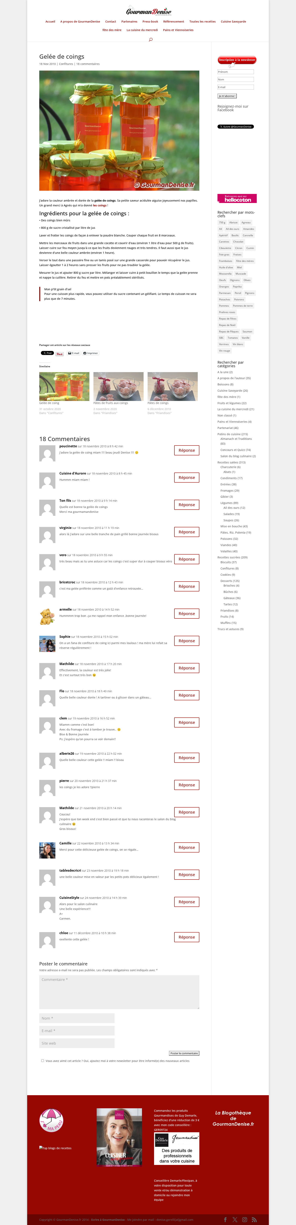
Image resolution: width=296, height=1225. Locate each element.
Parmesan (225, 293)
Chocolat (238, 241)
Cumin (250, 248)
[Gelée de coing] (64, 386)
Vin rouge (224, 350)
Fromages (227, 490)
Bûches (228, 592)
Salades (229, 514)
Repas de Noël (227, 325)
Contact (110, 21)
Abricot (233, 222)
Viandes (225, 545)
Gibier (224, 497)
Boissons (223, 384)
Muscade (241, 273)
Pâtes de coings (158, 403)
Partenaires (129, 21)
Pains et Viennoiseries (178, 30)
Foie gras (224, 254)
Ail (220, 229)
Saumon (247, 331)
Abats (227, 472)
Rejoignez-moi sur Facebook (232, 108)
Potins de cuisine (229, 434)
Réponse (187, 450)
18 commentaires (88, 64)
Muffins (225, 623)
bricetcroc (67, 582)
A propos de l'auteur (231, 378)
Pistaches (224, 299)
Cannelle (248, 235)
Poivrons (239, 299)
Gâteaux (229, 598)
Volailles (226, 551)
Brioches (229, 585)
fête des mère (111, 30)
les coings (100, 205)
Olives (247, 280)
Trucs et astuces (228, 629)
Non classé (224, 415)
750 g (222, 222)
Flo (61, 691)
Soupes (228, 520)
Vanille (245, 337)
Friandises (227, 610)
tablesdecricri (70, 870)
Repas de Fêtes (227, 318)
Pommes (224, 305)
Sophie (64, 636)
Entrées (225, 484)
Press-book (150, 21)
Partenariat (225, 428)
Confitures (66, 64)
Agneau (246, 222)
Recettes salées (227, 462)
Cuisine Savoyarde (233, 21)
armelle (65, 609)
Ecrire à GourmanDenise (108, 1220)
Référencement (173, 21)
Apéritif (223, 235)
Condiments (228, 478)
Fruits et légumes (229, 403)
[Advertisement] (242, 161)
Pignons (249, 293)
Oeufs (222, 280)
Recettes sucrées (228, 557)
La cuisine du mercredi (142, 30)
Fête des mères (245, 261)
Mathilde (66, 664)
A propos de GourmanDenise (80, 21)
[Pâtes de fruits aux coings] (118, 386)
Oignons (235, 280)
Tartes (228, 604)
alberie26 (66, 753)
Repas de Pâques (229, 331)
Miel (239, 267)
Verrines (224, 344)
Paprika (237, 286)
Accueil (50, 21)
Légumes (226, 503)
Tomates (233, 337)
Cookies (225, 575)
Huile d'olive (226, 267)
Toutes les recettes (202, 21)
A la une (223, 372)
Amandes (248, 229)
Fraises (237, 254)
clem (63, 718)
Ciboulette (225, 248)
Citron (238, 248)
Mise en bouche (231, 526)
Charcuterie (228, 467)
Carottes (224, 241)
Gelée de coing (49, 403)
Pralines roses (227, 312)
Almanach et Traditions (236, 439)
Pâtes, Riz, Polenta (232, 532)
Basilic (235, 235)
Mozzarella (225, 273)
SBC (221, 337)
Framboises (225, 261)
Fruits (224, 616)
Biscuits (225, 562)
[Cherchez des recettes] (55, 1148)
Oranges (224, 286)
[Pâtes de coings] (173, 386)
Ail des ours (232, 229)
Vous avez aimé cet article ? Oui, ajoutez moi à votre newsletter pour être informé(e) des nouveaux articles (117, 1061)
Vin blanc (238, 344)
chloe (63, 933)
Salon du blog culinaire (236, 456)
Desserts (226, 581)
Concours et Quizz (232, 450)
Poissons (226, 539)
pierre (64, 781)
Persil (238, 293)
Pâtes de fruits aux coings (110, 403)
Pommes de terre (243, 305)
